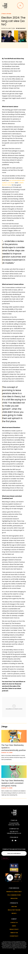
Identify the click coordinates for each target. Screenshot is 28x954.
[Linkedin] (12, 840)
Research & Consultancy (14, 891)
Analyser (14, 906)
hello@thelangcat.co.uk (14, 833)
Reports (14, 913)
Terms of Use (14, 932)
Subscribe (5, 858)
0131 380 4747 (14, 831)
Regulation (14, 898)
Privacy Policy (14, 929)
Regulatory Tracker (14, 910)
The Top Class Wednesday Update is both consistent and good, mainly (12, 783)
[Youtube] (15, 840)
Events (14, 926)
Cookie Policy (14, 936)
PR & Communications (14, 895)
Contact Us (14, 922)
